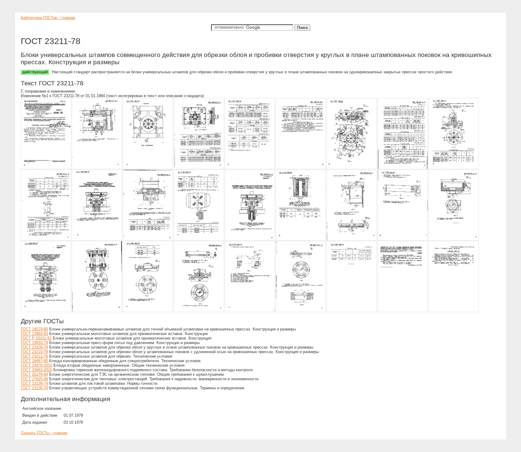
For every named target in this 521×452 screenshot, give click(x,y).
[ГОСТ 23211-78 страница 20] (97, 311)
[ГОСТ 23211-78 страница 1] (46, 168)
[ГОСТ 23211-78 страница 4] (199, 168)
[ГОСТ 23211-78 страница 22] (199, 311)
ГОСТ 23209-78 (34, 347)
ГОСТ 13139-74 (34, 383)
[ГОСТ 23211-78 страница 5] (250, 168)
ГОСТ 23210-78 (34, 351)
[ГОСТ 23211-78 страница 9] (453, 168)
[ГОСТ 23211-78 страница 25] (352, 311)
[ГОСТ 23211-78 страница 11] (97, 239)
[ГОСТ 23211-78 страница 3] (148, 168)
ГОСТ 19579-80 (34, 329)
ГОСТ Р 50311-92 (36, 338)
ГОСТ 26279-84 (34, 374)
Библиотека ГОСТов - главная (48, 17)
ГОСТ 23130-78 (34, 388)
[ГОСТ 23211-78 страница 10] (46, 239)
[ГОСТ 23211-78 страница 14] (250, 239)
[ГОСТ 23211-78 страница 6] (301, 168)
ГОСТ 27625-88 (34, 379)
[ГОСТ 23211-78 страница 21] (148, 311)
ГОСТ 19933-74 (34, 342)
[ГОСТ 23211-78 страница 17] (402, 239)
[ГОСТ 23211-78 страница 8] (402, 168)
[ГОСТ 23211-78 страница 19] (46, 311)
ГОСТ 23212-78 (34, 356)
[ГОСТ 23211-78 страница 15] (301, 239)
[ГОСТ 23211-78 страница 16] (352, 239)
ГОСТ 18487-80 (34, 361)
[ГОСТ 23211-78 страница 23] (250, 311)
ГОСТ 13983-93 (34, 333)
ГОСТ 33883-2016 (36, 370)
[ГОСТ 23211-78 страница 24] (301, 311)
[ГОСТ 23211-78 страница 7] (352, 168)
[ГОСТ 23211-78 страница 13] (199, 239)
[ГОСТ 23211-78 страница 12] (148, 239)
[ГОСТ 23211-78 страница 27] (453, 311)
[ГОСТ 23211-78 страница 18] (453, 239)
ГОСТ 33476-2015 (36, 365)
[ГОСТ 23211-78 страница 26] (402, 311)
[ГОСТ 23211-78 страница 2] (97, 168)
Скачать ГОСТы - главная (44, 433)
